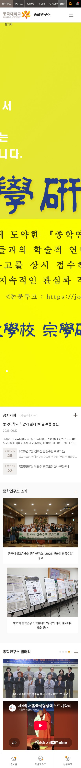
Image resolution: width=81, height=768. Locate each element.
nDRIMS (30, 3)
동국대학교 (6, 3)
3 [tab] (66, 652)
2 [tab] (63, 652)
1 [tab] (7, 371)
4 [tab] (69, 652)
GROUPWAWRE (56, 3)
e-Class (42, 3)
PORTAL (19, 3)
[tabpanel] (40, 215)
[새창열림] (70, 4)
